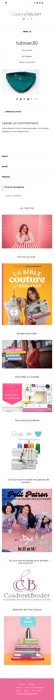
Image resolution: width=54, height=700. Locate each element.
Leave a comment (27, 62)
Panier (26, 691)
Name (5, 156)
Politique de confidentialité (37, 187)
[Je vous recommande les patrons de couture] (27, 520)
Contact (18, 691)
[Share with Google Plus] (24, 99)
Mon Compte (36, 691)
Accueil (22, 684)
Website (6, 177)
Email (5, 166)
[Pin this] (28, 99)
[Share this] (17, 99)
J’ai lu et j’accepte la (26, 188)
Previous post (14, 112)
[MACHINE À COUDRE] (27, 397)
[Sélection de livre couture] (27, 641)
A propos (31, 684)
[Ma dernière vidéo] (27, 354)
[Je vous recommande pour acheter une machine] (27, 585)
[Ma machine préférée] (27, 449)
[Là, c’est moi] (27, 232)
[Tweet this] (21, 99)
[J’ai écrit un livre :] (27, 294)
